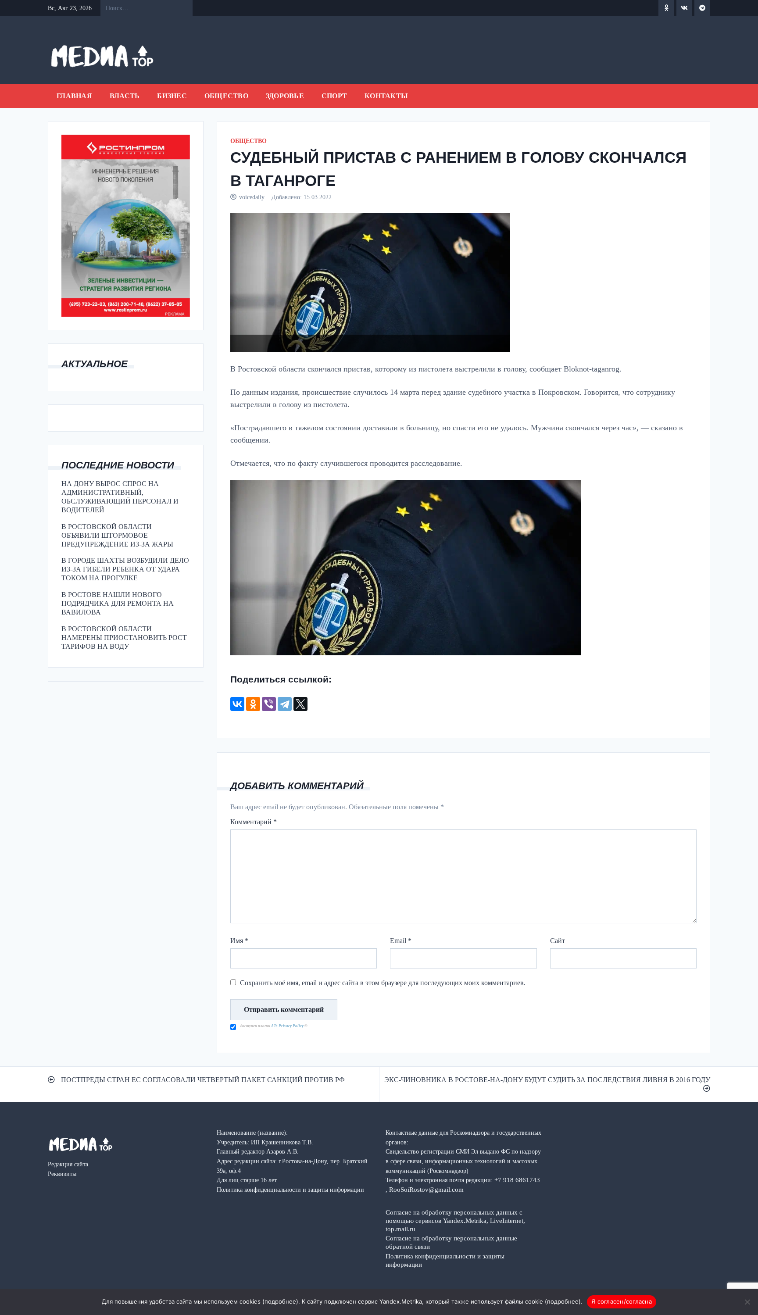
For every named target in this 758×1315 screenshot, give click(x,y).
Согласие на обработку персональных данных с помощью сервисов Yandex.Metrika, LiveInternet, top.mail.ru (455, 1220)
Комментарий (253, 821)
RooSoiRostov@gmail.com (426, 1189)
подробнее (280, 1301)
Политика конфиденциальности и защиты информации (445, 1260)
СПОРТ (334, 96)
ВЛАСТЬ (125, 96)
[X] (300, 704)
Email (400, 940)
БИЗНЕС (172, 96)
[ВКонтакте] (237, 704)
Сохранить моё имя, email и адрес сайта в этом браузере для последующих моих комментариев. (383, 982)
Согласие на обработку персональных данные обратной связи (451, 1242)
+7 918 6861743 (517, 1179)
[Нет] (747, 1301)
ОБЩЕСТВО (226, 96)
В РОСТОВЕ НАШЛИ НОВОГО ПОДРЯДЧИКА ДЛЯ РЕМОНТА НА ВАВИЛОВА (117, 603)
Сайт (557, 940)
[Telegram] (285, 704)
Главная (74, 96)
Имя (239, 940)
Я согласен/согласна (621, 1301)
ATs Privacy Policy (287, 1026)
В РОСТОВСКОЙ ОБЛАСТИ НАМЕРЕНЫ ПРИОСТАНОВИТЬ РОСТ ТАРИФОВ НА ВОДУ (124, 637)
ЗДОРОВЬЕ (285, 96)
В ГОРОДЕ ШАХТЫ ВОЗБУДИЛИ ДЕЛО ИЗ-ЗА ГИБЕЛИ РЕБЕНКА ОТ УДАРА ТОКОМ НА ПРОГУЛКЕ (125, 569)
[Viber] (269, 704)
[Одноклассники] (253, 704)
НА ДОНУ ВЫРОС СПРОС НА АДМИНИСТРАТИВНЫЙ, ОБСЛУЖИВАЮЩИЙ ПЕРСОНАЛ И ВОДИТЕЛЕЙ (120, 497)
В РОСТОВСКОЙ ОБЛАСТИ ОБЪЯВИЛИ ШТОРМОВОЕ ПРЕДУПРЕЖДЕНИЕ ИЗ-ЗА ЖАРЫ (117, 535)
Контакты (386, 96)
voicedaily (252, 196)
